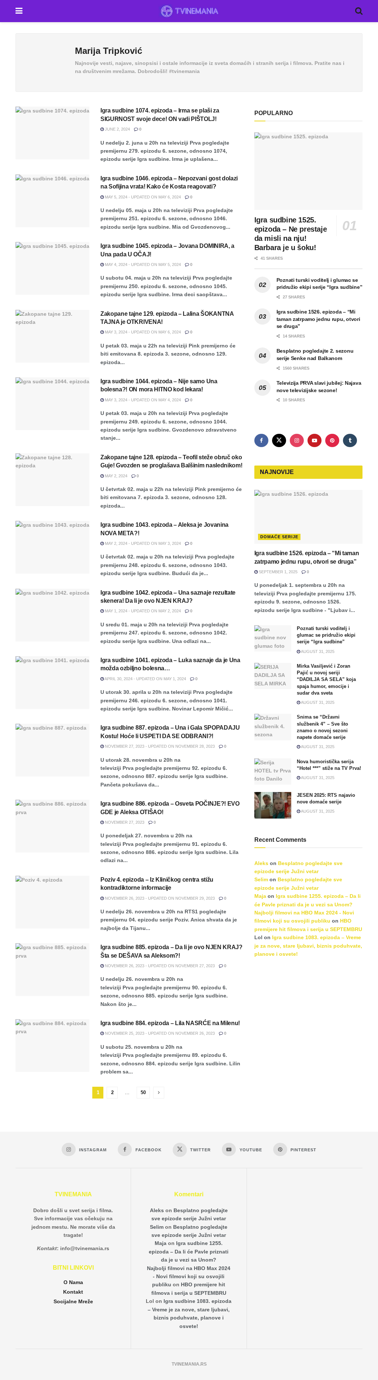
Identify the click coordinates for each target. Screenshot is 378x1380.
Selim (261, 879)
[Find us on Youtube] (314, 440)
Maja (260, 896)
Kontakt (73, 1292)
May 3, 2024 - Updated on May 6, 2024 (142, 332)
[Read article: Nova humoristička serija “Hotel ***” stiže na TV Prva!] (272, 771)
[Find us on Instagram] (297, 440)
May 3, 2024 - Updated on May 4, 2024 (142, 400)
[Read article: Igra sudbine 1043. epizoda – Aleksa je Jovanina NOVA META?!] (52, 547)
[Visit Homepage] (189, 11)
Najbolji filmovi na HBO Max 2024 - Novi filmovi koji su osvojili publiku (188, 1276)
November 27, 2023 (124, 822)
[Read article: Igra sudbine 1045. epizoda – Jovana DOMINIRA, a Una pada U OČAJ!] (52, 268)
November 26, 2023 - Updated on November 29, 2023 (159, 898)
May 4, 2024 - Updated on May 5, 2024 (142, 264)
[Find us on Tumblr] (350, 440)
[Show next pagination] (158, 1093)
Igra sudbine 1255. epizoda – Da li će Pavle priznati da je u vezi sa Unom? (188, 1251)
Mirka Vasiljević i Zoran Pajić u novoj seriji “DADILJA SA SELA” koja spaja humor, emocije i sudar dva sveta (326, 679)
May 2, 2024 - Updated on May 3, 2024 (142, 543)
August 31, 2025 (317, 651)
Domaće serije (279, 537)
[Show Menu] (19, 11)
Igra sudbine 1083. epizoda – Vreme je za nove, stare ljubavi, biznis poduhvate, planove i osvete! (308, 945)
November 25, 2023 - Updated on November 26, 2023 (159, 1033)
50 (143, 1092)
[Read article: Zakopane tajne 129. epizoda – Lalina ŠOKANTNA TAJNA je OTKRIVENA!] (52, 336)
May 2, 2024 (115, 476)
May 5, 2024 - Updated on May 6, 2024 (142, 197)
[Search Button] (358, 11)
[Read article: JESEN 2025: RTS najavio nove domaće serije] (272, 805)
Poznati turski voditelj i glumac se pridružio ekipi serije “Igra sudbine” (326, 635)
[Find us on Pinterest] (332, 440)
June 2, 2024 (117, 129)
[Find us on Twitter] (279, 440)
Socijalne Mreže (73, 1301)
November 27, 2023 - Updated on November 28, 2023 (159, 746)
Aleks (261, 863)
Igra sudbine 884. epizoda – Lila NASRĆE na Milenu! (170, 1023)
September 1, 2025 (278, 572)
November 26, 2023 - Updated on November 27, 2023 (159, 966)
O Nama (73, 1282)
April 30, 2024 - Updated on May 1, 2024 (145, 679)
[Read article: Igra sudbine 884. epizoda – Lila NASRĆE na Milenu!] (52, 1045)
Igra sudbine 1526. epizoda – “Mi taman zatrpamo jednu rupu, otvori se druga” (318, 319)
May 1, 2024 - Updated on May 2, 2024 (142, 611)
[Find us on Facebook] (261, 440)
